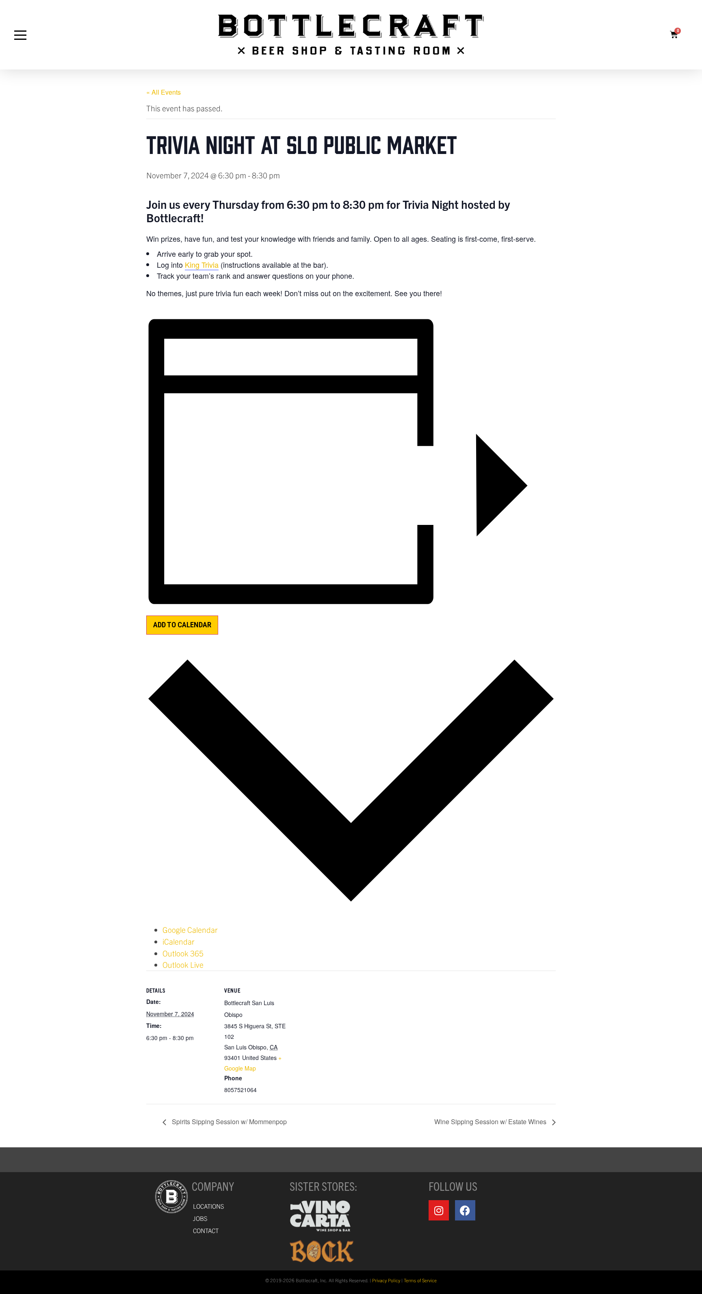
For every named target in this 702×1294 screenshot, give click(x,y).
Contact (206, 1230)
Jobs (200, 1218)
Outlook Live (183, 964)
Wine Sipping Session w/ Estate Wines (491, 1121)
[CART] (674, 34)
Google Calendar (190, 929)
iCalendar (178, 941)
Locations (208, 1206)
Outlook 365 (183, 953)
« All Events (163, 92)
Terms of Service (420, 1280)
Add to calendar (182, 624)
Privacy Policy (386, 1280)
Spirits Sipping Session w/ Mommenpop (228, 1121)
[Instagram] (439, 1210)
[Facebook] (465, 1210)
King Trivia (202, 264)
